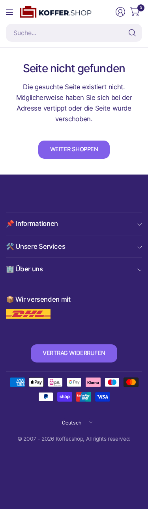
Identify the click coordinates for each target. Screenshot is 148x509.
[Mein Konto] (120, 12)
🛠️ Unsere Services (35, 246)
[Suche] (132, 33)
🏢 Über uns (24, 269)
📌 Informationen (32, 223)
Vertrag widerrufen (74, 353)
